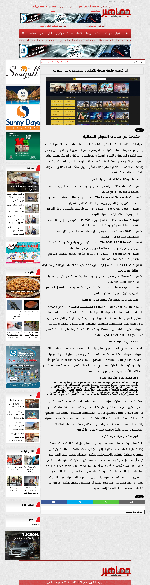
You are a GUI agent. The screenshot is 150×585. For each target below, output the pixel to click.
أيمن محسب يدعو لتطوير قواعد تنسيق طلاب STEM (30, 40)
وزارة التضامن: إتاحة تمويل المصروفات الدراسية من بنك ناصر (31, 490)
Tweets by (35, 525)
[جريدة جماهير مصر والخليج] (23, 72)
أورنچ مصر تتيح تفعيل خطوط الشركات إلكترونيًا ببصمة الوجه (14, 469)
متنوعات (29, 272)
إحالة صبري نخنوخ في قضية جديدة (14, 489)
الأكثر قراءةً (27, 451)
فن (135, 62)
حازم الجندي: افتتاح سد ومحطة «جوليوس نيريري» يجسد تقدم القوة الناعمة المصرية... (23, 437)
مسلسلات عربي (82, 307)
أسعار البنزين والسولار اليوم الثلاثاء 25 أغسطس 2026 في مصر (31, 470)
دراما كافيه (134, 144)
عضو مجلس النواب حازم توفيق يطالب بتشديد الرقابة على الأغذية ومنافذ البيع (95, 40)
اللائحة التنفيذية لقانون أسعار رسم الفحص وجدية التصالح (24, 426)
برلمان (31, 395)
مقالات (30, 168)
